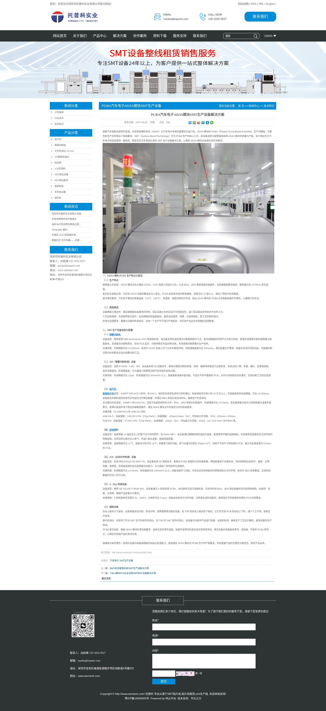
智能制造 (59, 186)
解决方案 (120, 36)
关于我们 (80, 36)
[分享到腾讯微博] (203, 122)
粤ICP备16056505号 (137, 698)
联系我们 (260, 17)
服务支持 (180, 36)
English (270, 3)
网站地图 (243, 3)
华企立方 (196, 698)
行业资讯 (59, 118)
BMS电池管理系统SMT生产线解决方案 (129, 568)
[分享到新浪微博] (198, 122)
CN (266, 35)
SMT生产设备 (126, 560)
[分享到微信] (211, 122)
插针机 (58, 198)
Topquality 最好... (60, 229)
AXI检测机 (60, 168)
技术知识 (59, 124)
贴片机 (58, 139)
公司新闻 (59, 112)
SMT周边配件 (61, 180)
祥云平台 (170, 698)
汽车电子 (114, 560)
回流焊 (58, 163)
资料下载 (160, 36)
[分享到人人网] (207, 122)
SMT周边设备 (61, 174)
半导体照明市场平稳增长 (64, 219)
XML (261, 3)
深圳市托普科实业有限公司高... (67, 214)
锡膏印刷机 (60, 145)
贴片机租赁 (188, 693)
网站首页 (60, 36)
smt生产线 (202, 693)
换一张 (198, 673)
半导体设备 (60, 192)
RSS (253, 3)
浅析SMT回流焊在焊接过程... (66, 224)
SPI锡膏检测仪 (62, 157)
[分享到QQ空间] (194, 122)
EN (270, 35)
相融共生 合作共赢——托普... (66, 240)
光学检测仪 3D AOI (64, 151)
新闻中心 (254, 105)
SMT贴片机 (174, 693)
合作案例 (140, 36)
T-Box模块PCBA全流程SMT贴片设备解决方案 (133, 573)
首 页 (241, 105)
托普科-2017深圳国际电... (65, 235)
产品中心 (100, 36)
